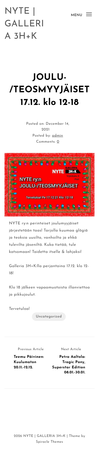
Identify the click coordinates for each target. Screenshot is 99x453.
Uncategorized (49, 317)
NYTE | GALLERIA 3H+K (24, 24)
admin (57, 136)
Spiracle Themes (49, 442)
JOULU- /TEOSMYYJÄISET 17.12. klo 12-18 (49, 90)
